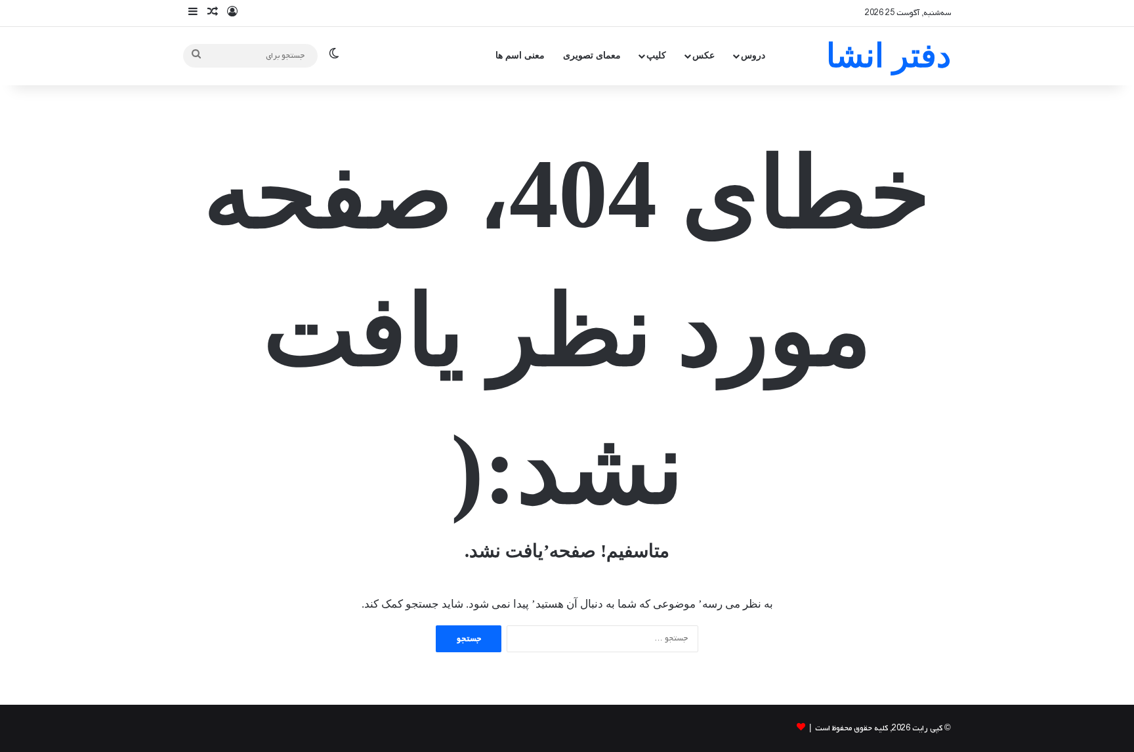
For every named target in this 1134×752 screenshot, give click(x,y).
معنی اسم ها (520, 55)
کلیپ (656, 55)
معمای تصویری (592, 55)
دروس (753, 55)
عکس (703, 55)
